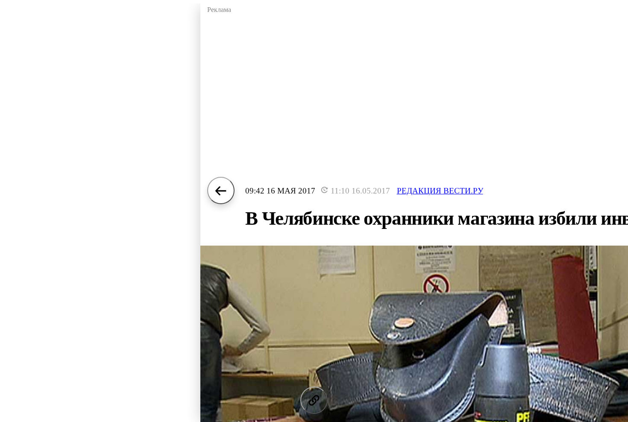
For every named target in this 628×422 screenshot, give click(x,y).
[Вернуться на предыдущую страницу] (221, 190)
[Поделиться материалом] (314, 400)
